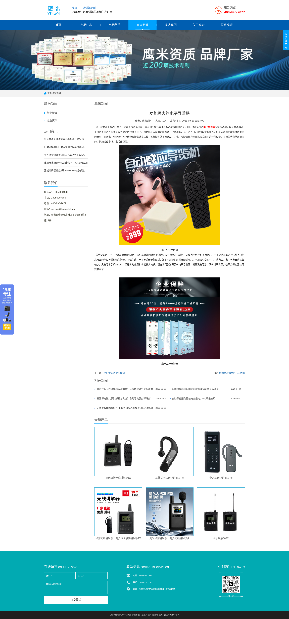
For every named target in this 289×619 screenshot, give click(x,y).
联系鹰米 (227, 25)
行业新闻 (52, 113)
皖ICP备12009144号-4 (169, 615)
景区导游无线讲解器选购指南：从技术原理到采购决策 (66, 139)
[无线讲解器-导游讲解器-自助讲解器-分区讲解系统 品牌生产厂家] (54, 10)
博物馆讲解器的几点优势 (232, 373)
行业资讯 (52, 120)
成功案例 (171, 25)
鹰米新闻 (142, 25)
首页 (58, 25)
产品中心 (86, 25)
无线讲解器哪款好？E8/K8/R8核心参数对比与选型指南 (66, 170)
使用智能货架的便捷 (114, 373)
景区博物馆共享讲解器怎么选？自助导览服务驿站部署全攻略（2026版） (66, 154)
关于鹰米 (199, 25)
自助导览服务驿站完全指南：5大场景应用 (66, 162)
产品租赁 (114, 25)
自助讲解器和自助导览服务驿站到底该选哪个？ (66, 147)
